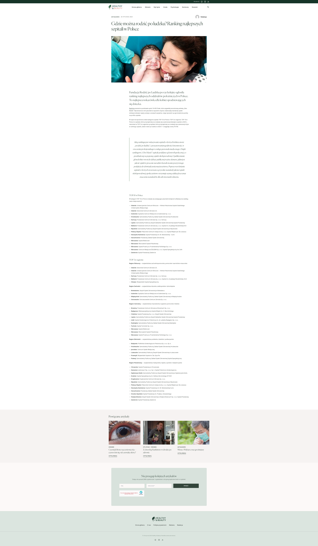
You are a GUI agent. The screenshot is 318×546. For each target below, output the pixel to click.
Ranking (131, 108)
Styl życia (146, 447)
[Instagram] (205, 2)
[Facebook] (202, 2)
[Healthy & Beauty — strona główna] (115, 7)
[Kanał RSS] (208, 2)
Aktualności (196, 1)
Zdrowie (111, 447)
